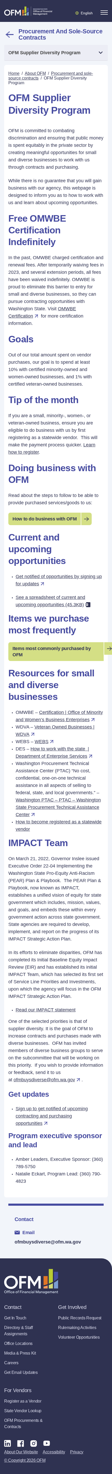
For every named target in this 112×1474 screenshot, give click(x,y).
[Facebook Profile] (20, 1443)
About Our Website (21, 1452)
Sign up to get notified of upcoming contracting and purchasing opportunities (52, 1116)
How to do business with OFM (45, 518)
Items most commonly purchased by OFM (52, 651)
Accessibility (54, 1452)
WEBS (41, 741)
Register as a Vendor (22, 1401)
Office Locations (18, 1343)
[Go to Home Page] (28, 11)
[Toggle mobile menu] (104, 12)
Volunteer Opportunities (79, 1337)
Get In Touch (15, 1318)
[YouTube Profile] (46, 1443)
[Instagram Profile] (33, 1443)
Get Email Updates (21, 1372)
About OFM (35, 73)
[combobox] (56, 53)
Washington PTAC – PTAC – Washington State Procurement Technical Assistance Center (58, 807)
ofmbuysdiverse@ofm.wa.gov (48, 1242)
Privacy (76, 1452)
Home (14, 73)
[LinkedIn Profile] (7, 1443)
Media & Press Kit (20, 1353)
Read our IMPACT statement (46, 1009)
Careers (11, 1363)
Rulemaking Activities (77, 1327)
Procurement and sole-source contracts (60, 34)
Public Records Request (79, 1318)
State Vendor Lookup (22, 1411)
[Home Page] (31, 1281)
